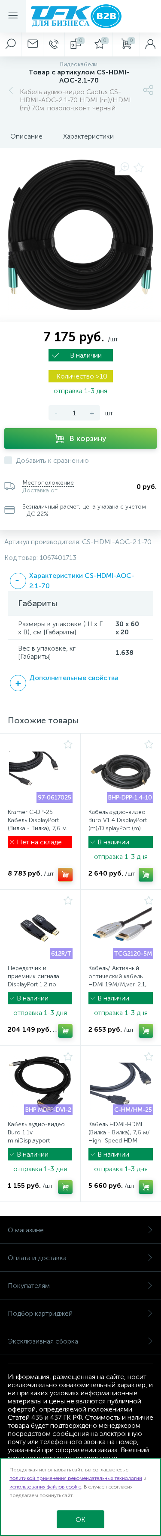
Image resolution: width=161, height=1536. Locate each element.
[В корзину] (65, 875)
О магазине (26, 1230)
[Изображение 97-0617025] (40, 772)
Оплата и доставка (37, 1258)
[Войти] (150, 44)
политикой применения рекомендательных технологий (75, 1478)
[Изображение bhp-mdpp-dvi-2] (40, 1084)
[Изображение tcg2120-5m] (121, 928)
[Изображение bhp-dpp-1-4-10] (121, 772)
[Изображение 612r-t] (40, 928)
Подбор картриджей (40, 1313)
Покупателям (29, 1285)
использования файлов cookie (45, 1487)
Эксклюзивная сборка (43, 1341)
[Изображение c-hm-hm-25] (121, 1084)
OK (80, 1519)
